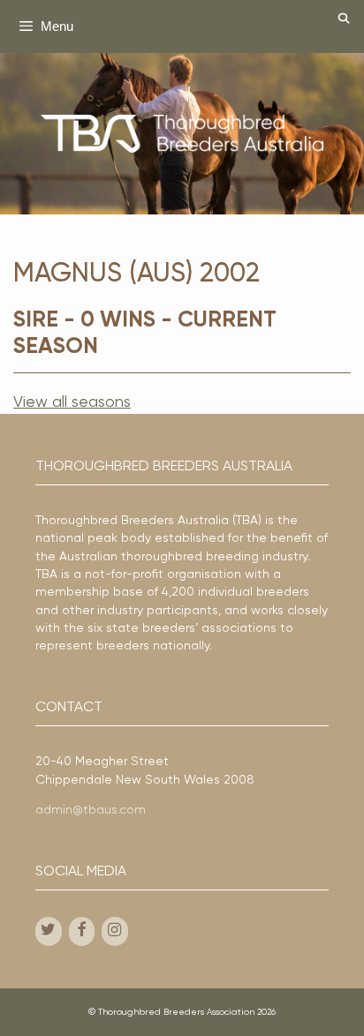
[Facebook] (82, 931)
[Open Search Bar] (344, 20)
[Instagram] (115, 931)
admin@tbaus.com (90, 810)
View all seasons (72, 402)
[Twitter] (48, 931)
